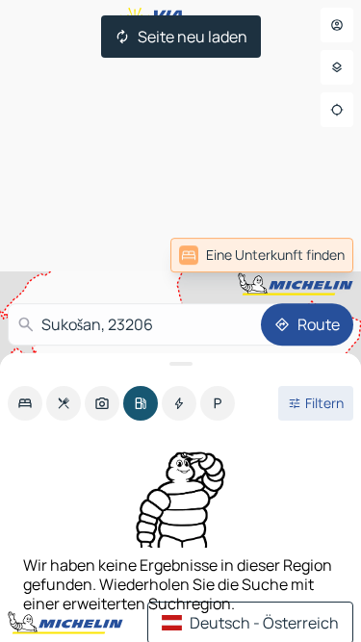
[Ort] (337, 109)
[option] (25, 403)
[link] (261, 255)
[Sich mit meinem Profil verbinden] (337, 25)
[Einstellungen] (337, 67)
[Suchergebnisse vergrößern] (180, 363)
